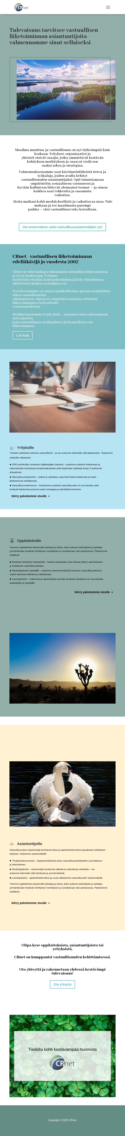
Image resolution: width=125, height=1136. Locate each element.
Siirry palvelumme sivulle (29, 496)
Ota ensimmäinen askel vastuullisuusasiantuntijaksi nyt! (62, 227)
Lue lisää (22, 335)
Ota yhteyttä (62, 984)
